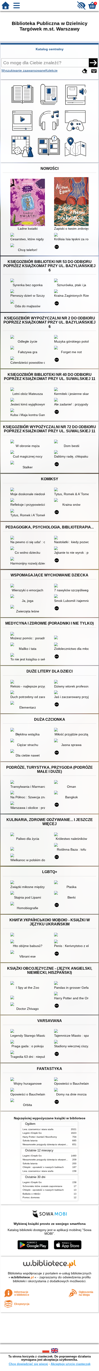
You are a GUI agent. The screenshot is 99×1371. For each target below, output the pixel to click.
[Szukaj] (93, 62)
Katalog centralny (50, 49)
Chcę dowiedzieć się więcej (28, 1364)
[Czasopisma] (49, 105)
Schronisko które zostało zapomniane (42, 1186)
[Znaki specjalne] (94, 71)
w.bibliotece (22, 1277)
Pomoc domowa (31, 1197)
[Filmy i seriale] (23, 131)
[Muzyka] (49, 131)
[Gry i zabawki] (23, 157)
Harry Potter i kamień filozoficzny (40, 1137)
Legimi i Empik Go (32, 1133)
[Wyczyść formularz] (84, 71)
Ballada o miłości (31, 1193)
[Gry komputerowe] (76, 131)
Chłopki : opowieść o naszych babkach (43, 1167)
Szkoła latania (30, 1140)
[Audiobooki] (76, 105)
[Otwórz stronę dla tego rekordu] (28, 203)
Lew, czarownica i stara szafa (38, 1129)
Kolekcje (51, 70)
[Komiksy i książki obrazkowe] (49, 157)
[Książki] (23, 105)
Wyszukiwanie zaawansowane (23, 70)
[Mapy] (76, 157)
